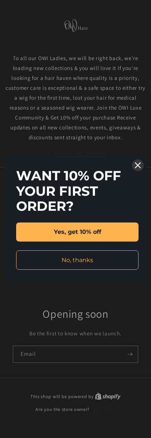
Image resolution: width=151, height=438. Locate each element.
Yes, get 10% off (77, 231)
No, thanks (77, 260)
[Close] (138, 165)
